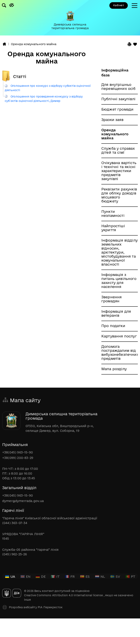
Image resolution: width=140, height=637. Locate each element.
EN (28, 576)
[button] (4, 44)
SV (118, 576)
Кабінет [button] (118, 5)
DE (43, 576)
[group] (70, 17)
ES (87, 576)
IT (58, 576)
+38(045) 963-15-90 (17, 452)
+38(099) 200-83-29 (17, 457)
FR (72, 576)
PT (133, 576)
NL (102, 576)
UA (12, 576)
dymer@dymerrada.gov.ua (23, 501)
